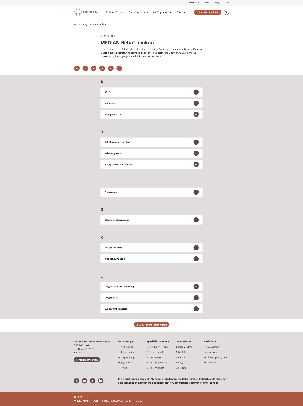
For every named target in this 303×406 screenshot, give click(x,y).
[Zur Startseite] (85, 12)
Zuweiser (181, 12)
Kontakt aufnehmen (87, 359)
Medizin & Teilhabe (114, 12)
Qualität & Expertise (139, 12)
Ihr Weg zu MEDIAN (163, 12)
